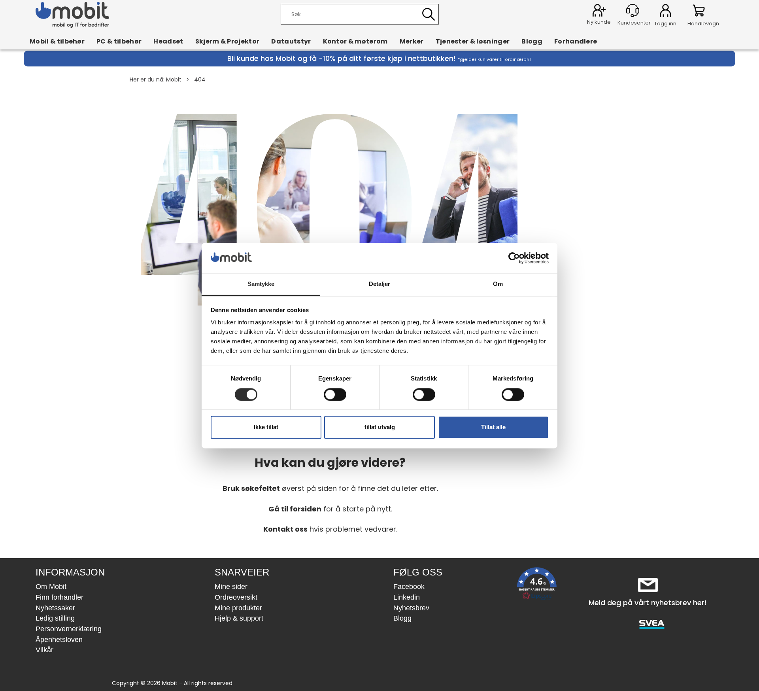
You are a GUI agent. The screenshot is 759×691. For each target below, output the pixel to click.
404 (200, 79)
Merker (412, 41)
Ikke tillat (266, 427)
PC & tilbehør (119, 41)
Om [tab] (498, 284)
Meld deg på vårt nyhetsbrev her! (648, 603)
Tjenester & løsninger (473, 41)
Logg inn (665, 12)
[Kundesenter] (632, 10)
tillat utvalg (379, 427)
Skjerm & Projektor (227, 41)
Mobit (173, 79)
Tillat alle (493, 427)
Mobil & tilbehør (57, 41)
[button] (537, 585)
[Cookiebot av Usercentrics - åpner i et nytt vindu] (514, 258)
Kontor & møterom (355, 41)
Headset (168, 41)
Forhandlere (575, 41)
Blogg (531, 41)
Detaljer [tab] (380, 284)
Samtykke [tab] (261, 284)
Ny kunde (599, 22)
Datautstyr (291, 41)
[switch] (335, 394)
